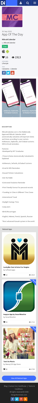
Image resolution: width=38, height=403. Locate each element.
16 (6, 56)
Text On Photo (9, 361)
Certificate (22, 386)
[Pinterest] (21, 399)
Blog (5, 386)
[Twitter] (17, 399)
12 (6, 275)
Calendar (14, 69)
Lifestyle (5, 63)
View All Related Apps (19, 378)
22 (6, 369)
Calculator (5, 69)
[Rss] (25, 399)
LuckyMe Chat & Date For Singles (16, 267)
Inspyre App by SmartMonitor (14, 314)
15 (6, 322)
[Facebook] (13, 399)
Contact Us (13, 386)
